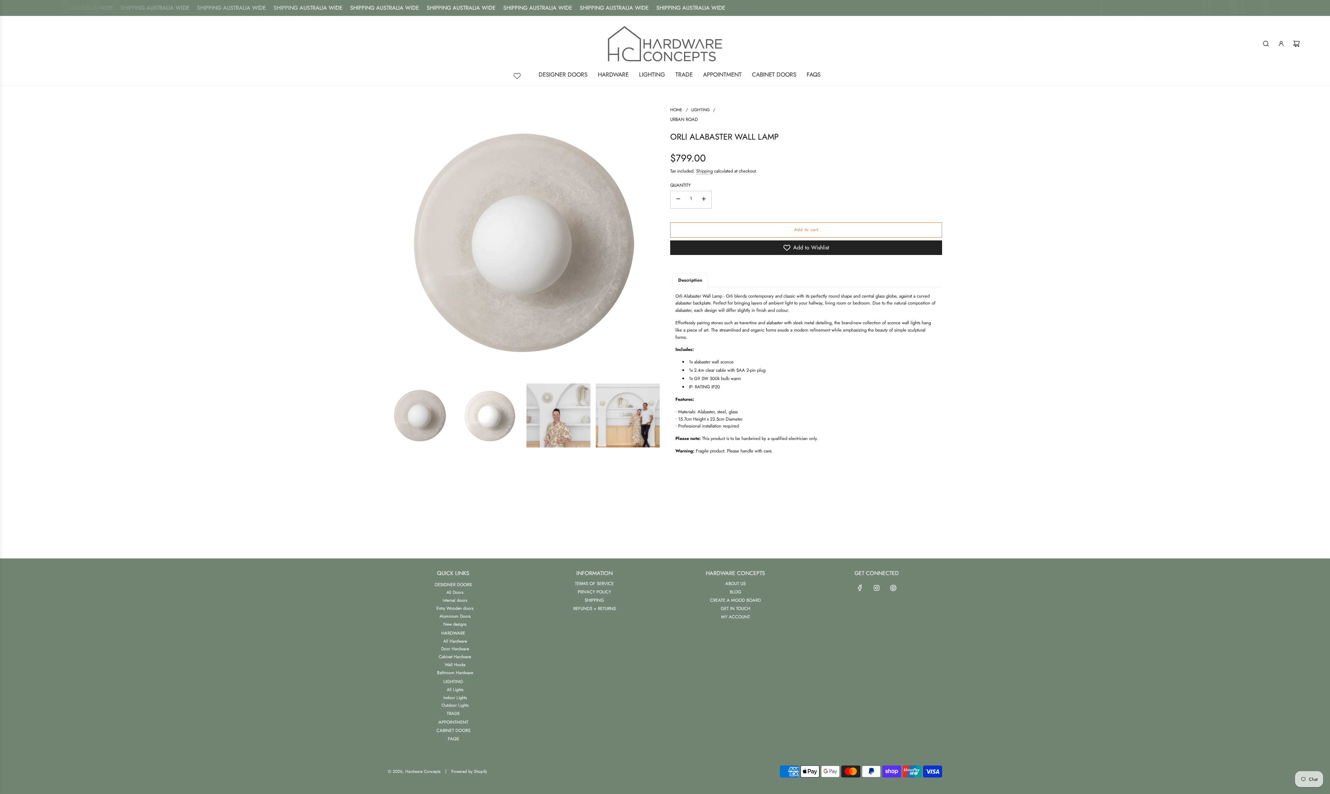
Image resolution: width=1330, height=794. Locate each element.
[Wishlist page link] (517, 75)
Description (690, 280)
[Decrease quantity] (678, 199)
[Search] (1266, 43)
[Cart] (1296, 43)
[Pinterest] (893, 588)
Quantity (680, 185)
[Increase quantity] (703, 199)
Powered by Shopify (469, 771)
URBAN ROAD (684, 119)
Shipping (704, 171)
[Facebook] (860, 588)
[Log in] (1281, 43)
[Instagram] (876, 588)
